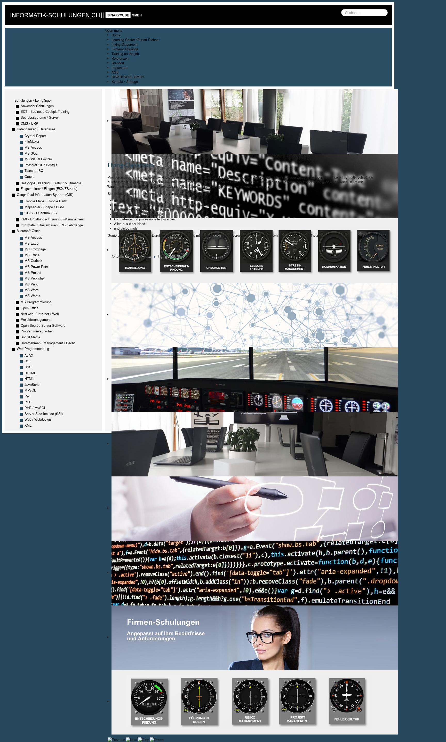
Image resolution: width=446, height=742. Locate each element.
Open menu (113, 30)
